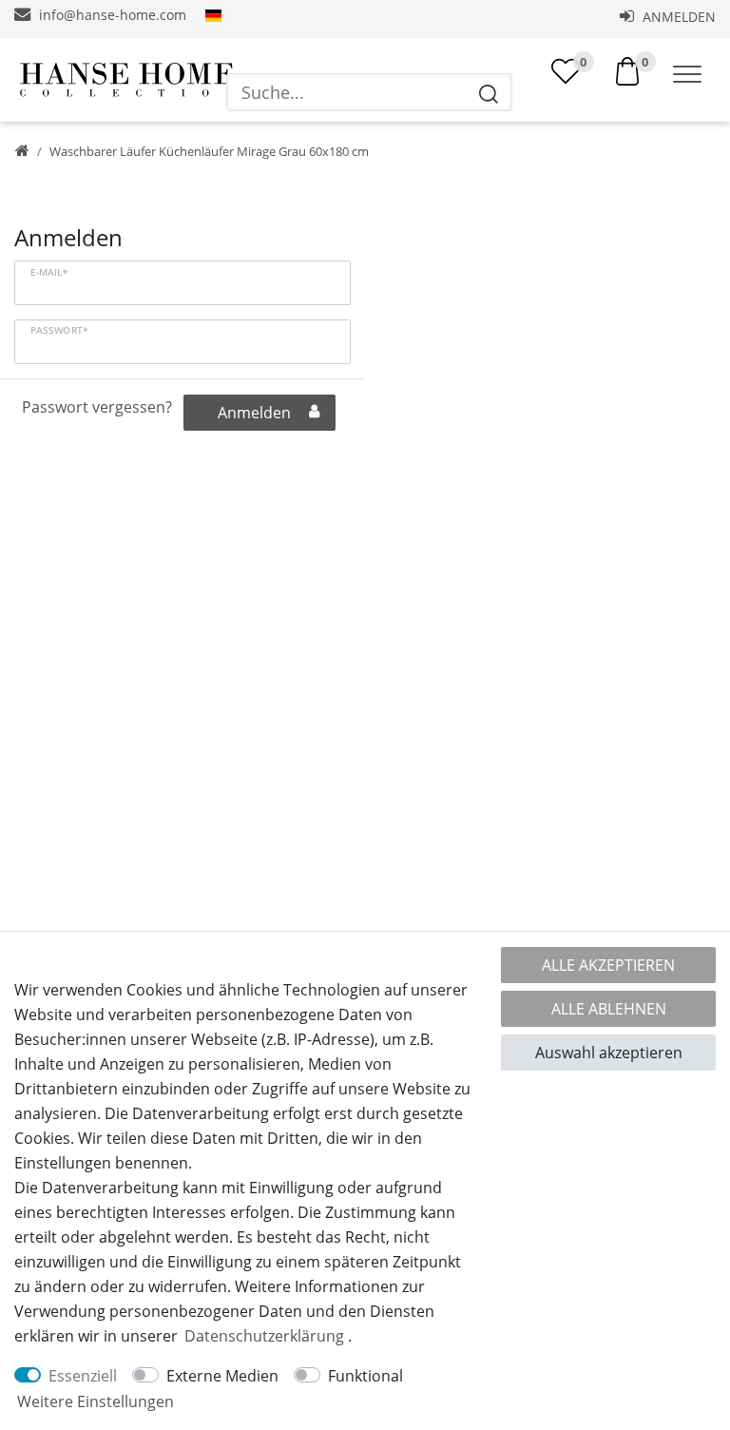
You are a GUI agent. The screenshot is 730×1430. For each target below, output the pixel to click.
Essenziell (82, 1375)
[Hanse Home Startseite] (126, 80)
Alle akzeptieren (608, 965)
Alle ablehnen (608, 1008)
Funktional (365, 1375)
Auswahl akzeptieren (608, 1052)
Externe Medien (222, 1375)
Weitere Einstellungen (95, 1401)
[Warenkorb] (627, 69)
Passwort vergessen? (97, 406)
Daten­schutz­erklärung (264, 1335)
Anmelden (677, 17)
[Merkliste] (565, 71)
